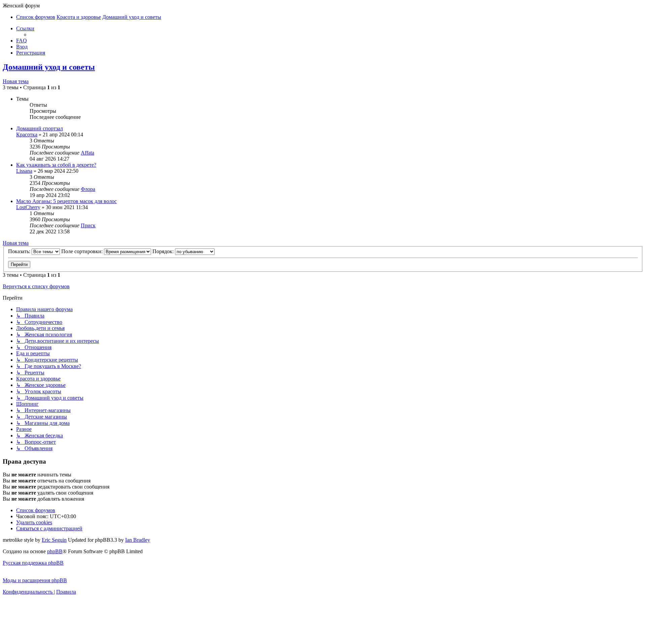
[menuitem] (21, 40)
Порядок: (163, 251)
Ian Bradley (137, 540)
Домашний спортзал (39, 128)
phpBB (55, 551)
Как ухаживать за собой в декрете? (56, 165)
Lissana (24, 171)
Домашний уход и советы (49, 67)
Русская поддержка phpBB (33, 563)
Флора (88, 189)
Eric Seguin (54, 540)
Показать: (20, 251)
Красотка (26, 134)
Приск (88, 225)
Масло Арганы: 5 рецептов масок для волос (66, 201)
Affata (87, 153)
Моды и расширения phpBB (35, 580)
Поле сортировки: (82, 251)
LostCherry (28, 207)
